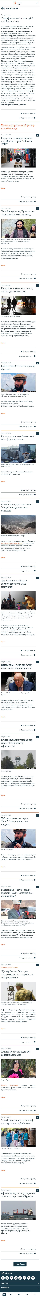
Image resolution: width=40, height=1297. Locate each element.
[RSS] (29, 1278)
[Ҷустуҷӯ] (35, 1294)
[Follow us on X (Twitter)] (20, 1278)
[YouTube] (19, 1294)
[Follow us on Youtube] (11, 1278)
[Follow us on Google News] (3, 1278)
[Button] (28, 113)
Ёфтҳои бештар (20, 1264)
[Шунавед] (11, 1294)
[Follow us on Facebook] (7, 1278)
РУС (27, 1294)
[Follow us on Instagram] (16, 1278)
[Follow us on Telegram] (24, 1278)
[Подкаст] (33, 1278)
